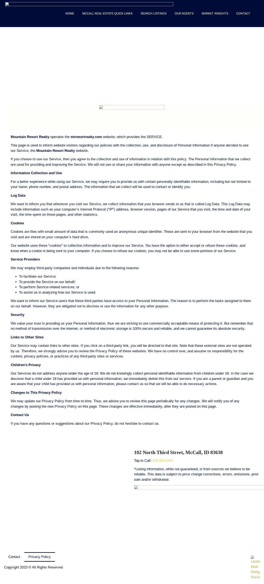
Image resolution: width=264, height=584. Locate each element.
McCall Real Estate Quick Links (107, 13)
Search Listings (153, 13)
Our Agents (184, 13)
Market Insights (215, 13)
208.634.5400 (162, 461)
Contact (243, 13)
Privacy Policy (39, 557)
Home (69, 13)
